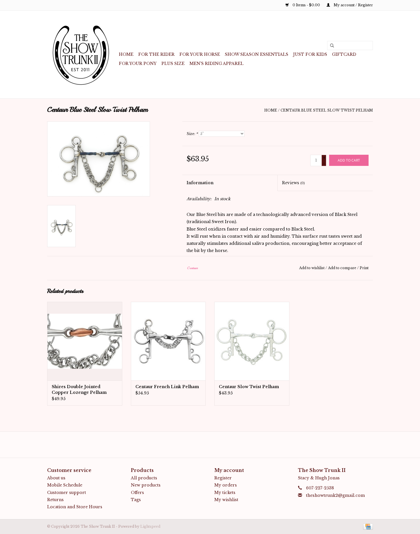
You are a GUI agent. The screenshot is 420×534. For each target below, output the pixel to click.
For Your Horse (199, 54)
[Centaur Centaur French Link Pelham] (168, 341)
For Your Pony (138, 63)
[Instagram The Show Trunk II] (215, 444)
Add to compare (342, 268)
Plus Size (173, 63)
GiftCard (344, 54)
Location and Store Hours (74, 506)
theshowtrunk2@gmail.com (335, 495)
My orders (225, 485)
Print (364, 268)
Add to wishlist (312, 268)
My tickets (224, 492)
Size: (192, 134)
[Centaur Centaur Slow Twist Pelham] (251, 341)
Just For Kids (310, 54)
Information (200, 182)
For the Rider (156, 54)
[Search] (330, 46)
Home (126, 54)
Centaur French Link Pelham (167, 386)
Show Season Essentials (256, 54)
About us (56, 478)
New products (146, 485)
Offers (137, 492)
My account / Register (353, 5)
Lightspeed (150, 526)
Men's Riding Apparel (216, 63)
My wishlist (226, 499)
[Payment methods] (367, 526)
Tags (136, 499)
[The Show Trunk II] (82, 54)
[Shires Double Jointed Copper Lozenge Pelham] (84, 341)
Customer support (66, 492)
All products (144, 478)
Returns (55, 499)
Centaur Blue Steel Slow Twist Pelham (327, 110)
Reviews (293, 182)
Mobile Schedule (64, 485)
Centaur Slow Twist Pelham (249, 386)
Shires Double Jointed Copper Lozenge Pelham (79, 389)
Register (223, 478)
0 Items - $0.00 (306, 5)
